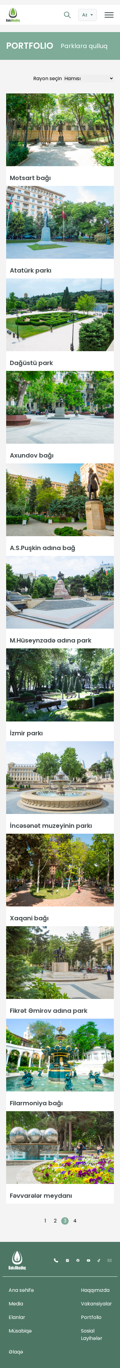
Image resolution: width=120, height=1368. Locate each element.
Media (16, 1303)
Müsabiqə (20, 1330)
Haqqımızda (95, 1290)
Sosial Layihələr (91, 1334)
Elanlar (17, 1317)
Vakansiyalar (96, 1303)
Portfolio (91, 1317)
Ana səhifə (21, 1290)
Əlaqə (16, 1351)
